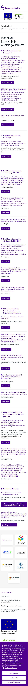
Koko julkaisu (6, 156)
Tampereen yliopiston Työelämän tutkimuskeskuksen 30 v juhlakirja (15, 504)
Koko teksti (6, 191)
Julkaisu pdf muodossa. (9, 525)
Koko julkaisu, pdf (8, 82)
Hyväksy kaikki (14, 678)
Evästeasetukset (14, 673)
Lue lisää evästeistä (11, 668)
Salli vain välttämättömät (14, 682)
